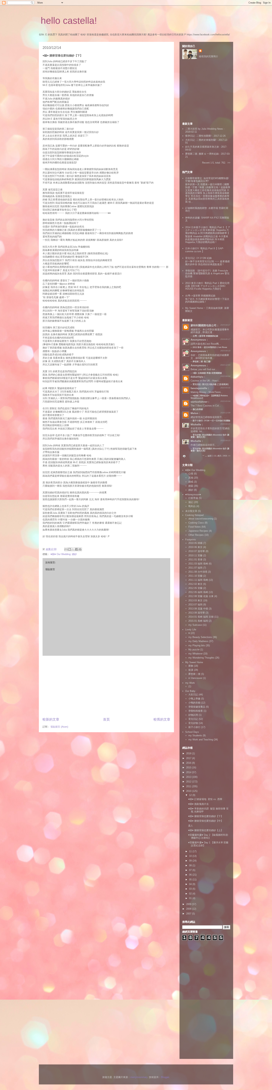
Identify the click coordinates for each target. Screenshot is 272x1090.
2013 (189, 777)
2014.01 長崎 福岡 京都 (201, 616)
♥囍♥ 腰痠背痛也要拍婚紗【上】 (205, 830)
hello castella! (69, 20)
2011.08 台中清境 (197, 571)
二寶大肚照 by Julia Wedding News (204, 128)
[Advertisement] (106, 686)
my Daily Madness (198, 641)
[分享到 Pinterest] (80, 549)
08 (190, 865)
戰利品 (192, 506)
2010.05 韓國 (195, 543)
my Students (195, 735)
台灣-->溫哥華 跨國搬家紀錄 (200, 295)
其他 (190, 477)
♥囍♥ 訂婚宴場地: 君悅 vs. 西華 (205, 799)
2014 (189, 772)
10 (190, 856)
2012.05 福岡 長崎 (198, 592)
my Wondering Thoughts (201, 657)
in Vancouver (195, 678)
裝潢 (190, 670)
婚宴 (190, 485)
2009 (189, 904)
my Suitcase (195, 625)
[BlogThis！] (69, 549)
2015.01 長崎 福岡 (198, 620)
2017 (189, 758)
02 (190, 893)
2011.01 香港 (195, 559)
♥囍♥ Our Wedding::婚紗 (64, 554)
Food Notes (194, 526)
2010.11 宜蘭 (195, 555)
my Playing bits (196, 645)
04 (190, 884)
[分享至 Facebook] (76, 549)
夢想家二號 (194, 674)
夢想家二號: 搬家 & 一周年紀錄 (202, 153)
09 (190, 860)
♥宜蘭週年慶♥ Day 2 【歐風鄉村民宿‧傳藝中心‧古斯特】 (208, 836)
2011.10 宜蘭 (195, 575)
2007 (189, 913)
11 (190, 851)
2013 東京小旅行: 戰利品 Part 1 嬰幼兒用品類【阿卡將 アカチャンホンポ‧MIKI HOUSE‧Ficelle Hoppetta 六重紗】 (207, 286)
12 (190, 795)
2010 (189, 791)
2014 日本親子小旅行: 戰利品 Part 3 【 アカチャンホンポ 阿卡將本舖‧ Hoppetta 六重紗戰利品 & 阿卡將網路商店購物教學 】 (207, 230)
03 (190, 888)
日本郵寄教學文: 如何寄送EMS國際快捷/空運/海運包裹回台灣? (207, 180)
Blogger (165, 1077)
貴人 (190, 825)
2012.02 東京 (195, 584)
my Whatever (195, 653)
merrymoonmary (138, 1077)
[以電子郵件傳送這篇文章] (66, 549)
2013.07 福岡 (195, 604)
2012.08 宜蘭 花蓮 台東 (201, 596)
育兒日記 (193, 719)
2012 (189, 781)
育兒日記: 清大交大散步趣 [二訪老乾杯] (211, 384)
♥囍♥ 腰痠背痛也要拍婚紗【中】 (205, 820)
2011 (189, 786)
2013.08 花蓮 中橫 (198, 608)
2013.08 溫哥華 (196, 612)
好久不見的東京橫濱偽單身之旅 (202, 146)
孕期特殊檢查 (195, 710)
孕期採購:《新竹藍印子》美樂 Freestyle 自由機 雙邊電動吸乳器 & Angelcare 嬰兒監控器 (207, 273)
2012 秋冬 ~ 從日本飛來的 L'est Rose (210, 347)
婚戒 (190, 481)
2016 (189, 762)
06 (190, 874)
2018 (189, 753)
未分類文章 (191, 511)
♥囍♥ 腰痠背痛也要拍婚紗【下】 (205, 816)
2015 (189, 767)
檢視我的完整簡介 (208, 56)
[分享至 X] (73, 549)
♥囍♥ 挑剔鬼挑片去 (198, 804)
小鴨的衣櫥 (194, 702)
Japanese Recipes (198, 530)
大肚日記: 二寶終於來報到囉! (200, 140)
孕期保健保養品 (196, 706)
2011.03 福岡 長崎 (198, 563)
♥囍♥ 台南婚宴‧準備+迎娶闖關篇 (207, 373)
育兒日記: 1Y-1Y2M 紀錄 (198, 258)
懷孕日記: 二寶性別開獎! (198, 135)
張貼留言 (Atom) (59, 726)
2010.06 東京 (195, 547)
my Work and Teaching (200, 739)
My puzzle (193, 649)
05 (190, 879)
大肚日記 (193, 694)
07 (190, 870)
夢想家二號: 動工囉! (202, 361)
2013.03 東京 (195, 600)
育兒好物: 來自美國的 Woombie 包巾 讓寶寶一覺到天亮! (210, 449)
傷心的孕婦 (198, 409)
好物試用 (193, 715)
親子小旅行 (194, 727)
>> (228, 162)
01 (190, 898)
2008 (189, 908)
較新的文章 (51, 719)
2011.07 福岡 (195, 567)
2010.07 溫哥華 (196, 551)
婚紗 (190, 490)
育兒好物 (193, 723)
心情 (190, 473)
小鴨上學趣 (194, 698)
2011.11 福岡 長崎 (198, 580)
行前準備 (193, 498)
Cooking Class (196, 522)
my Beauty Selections (200, 637)
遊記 (190, 502)
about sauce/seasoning (200, 518)
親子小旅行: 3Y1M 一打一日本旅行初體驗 (211, 420)
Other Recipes (196, 535)
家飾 (190, 665)
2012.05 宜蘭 (195, 588)
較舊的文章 (162, 719)
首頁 (106, 719)
